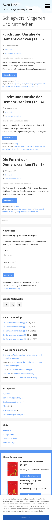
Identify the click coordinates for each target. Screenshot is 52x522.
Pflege (16, 81)
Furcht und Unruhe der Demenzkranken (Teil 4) (23, 99)
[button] (48, 4)
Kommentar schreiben (13, 53)
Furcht (23, 84)
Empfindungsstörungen (12, 402)
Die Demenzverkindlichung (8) (14, 339)
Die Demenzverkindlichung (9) (14, 335)
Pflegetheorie (21, 86)
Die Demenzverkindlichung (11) (15, 327)
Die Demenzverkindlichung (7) (20, 369)
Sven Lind (10, 5)
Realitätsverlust (9, 410)
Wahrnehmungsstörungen (13, 414)
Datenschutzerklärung (11, 288)
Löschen (30, 209)
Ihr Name (6, 250)
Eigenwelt (17, 84)
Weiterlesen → (10, 75)
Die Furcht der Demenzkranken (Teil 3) (23, 162)
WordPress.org (9, 443)
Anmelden (7, 430)
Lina (4, 369)
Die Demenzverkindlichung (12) (15, 322)
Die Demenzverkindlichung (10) (15, 331)
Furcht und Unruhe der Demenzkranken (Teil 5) (23, 36)
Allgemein (6, 394)
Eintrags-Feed (8, 434)
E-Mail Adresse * (9, 262)
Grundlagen (30, 84)
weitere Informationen (31, 476)
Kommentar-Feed (10, 438)
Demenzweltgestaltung (12, 398)
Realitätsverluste (32, 86)
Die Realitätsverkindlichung (23, 373)
